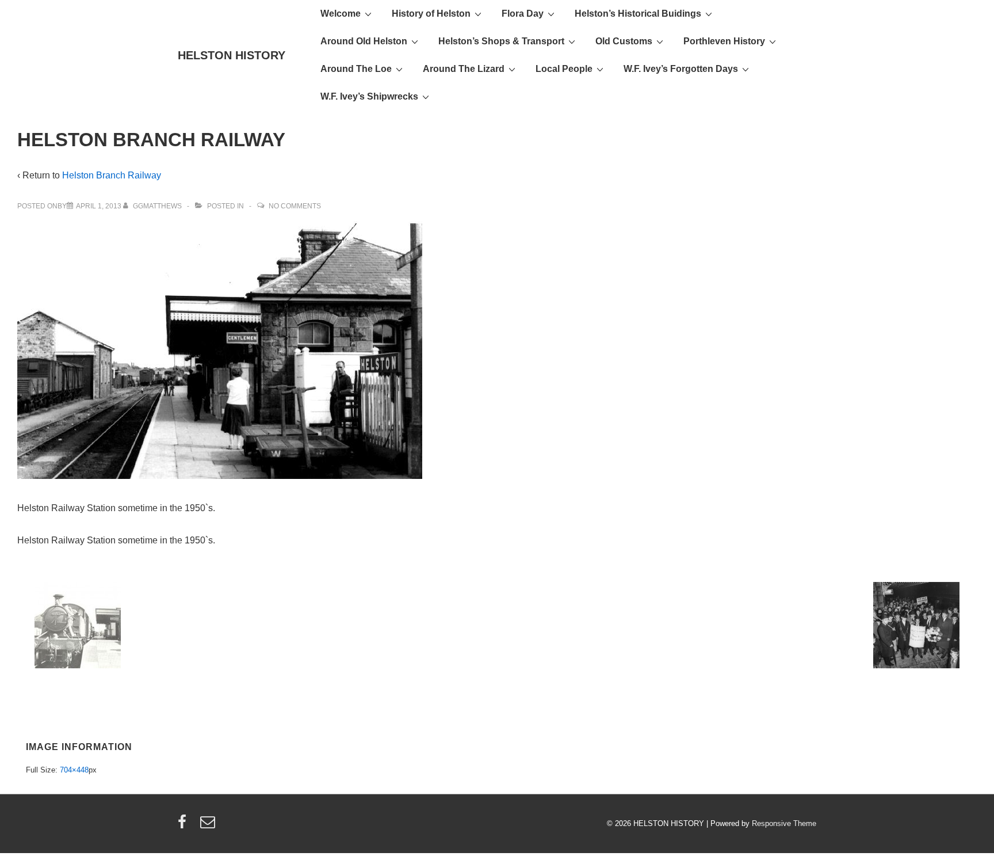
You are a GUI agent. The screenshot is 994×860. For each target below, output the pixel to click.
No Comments (295, 206)
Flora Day (523, 13)
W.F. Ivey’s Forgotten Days (681, 69)
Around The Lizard (463, 69)
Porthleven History (724, 41)
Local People (564, 69)
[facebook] (185, 825)
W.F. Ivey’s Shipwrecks (369, 96)
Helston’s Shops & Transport (501, 41)
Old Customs (623, 41)
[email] (209, 825)
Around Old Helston (363, 41)
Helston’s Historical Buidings (638, 13)
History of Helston (431, 13)
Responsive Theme (784, 823)
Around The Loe (356, 69)
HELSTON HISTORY (231, 55)
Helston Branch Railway (111, 175)
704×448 (74, 770)
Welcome (340, 13)
